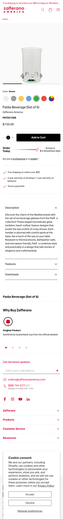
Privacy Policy (46, 485)
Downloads (12, 274)
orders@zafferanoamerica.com (26, 379)
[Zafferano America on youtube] (20, 399)
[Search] (43, 10)
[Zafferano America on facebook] (5, 399)
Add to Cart (38, 137)
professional (19, 158)
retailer (33, 158)
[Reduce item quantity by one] (4, 138)
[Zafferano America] (16, 9)
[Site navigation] (58, 10)
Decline (30, 503)
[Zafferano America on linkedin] (28, 399)
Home (5, 19)
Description (12, 207)
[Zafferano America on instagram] (13, 399)
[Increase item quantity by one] (12, 138)
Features (10, 264)
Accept (30, 494)
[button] (6, 347)
